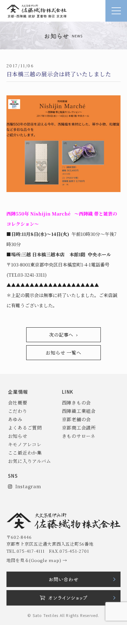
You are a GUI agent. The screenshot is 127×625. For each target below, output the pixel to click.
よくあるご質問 (25, 427)
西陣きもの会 (76, 402)
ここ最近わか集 (25, 452)
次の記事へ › (63, 334)
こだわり (17, 411)
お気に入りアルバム (29, 461)
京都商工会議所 (79, 427)
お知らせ (17, 436)
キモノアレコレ (25, 444)
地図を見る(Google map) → (36, 560)
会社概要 (17, 402)
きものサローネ (79, 436)
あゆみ (15, 419)
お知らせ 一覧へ (63, 352)
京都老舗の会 (76, 419)
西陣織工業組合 (79, 411)
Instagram (26, 486)
